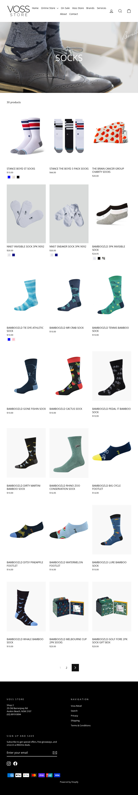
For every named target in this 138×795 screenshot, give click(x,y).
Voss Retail (76, 705)
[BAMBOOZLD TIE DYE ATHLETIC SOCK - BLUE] (9, 339)
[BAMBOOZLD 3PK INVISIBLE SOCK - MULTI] (103, 258)
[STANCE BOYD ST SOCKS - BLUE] (9, 177)
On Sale (65, 8)
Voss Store (78, 8)
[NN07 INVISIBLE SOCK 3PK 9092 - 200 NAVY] (13, 255)
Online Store (48, 8)
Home (35, 8)
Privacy (74, 715)
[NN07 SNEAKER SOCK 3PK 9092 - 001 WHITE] (51, 255)
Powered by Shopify (69, 781)
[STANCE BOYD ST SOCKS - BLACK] (18, 177)
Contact (73, 14)
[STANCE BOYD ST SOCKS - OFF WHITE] (13, 177)
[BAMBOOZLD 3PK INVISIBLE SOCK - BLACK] (99, 258)
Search (74, 710)
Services (101, 8)
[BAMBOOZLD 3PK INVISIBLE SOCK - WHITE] (94, 258)
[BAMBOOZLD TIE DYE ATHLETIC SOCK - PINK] (13, 339)
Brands (90, 8)
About (63, 14)
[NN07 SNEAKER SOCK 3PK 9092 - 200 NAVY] (56, 255)
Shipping (75, 720)
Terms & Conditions (81, 725)
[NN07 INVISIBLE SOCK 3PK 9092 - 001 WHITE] (9, 255)
